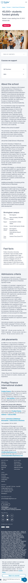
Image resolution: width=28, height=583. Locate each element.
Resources (3, 467)
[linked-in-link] (3, 515)
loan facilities (11, 398)
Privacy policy (4, 474)
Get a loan (3, 463)
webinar (3, 414)
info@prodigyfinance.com (9, 452)
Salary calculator (17, 463)
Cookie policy (4, 479)
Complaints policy (5, 477)
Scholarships (4, 465)
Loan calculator (17, 465)
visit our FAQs (12, 414)
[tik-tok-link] (12, 519)
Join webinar (5, 504)
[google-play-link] (3, 527)
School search (17, 462)
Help (2, 469)
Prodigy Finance (6, 391)
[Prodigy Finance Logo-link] (5, 2)
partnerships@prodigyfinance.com (8, 498)
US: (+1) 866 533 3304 (6, 491)
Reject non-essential (14, 575)
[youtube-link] (7, 519)
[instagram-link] (3, 519)
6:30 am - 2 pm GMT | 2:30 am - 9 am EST (10, 486)
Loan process (17, 469)
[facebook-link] (7, 515)
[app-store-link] (7, 527)
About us (3, 462)
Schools (9, 7)
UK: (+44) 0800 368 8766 (7, 490)
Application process (18, 467)
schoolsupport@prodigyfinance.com (12, 455)
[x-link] (12, 515)
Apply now (6, 25)
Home (3, 7)
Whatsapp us (4, 493)
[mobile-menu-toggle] (26, 2)
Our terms (3, 476)
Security (3, 481)
